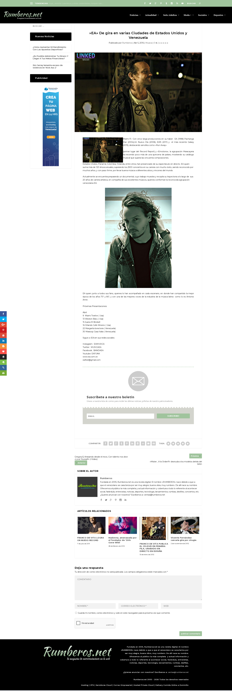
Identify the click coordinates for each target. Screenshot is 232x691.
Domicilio (184, 685)
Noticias (134, 15)
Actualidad (150, 15)
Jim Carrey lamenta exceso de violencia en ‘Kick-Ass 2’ (48, 66)
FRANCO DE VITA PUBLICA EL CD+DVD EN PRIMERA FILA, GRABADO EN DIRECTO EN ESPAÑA (154, 547)
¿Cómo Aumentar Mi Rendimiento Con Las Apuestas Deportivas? (49, 48)
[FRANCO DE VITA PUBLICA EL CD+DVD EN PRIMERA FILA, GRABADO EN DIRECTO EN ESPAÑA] (154, 528)
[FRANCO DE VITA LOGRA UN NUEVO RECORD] (91, 525)
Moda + (187, 15)
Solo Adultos (170, 15)
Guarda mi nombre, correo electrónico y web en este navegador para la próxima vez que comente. (124, 613)
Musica (149, 43)
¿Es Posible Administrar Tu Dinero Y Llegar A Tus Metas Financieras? (50, 57)
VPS (92, 685)
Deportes (218, 15)
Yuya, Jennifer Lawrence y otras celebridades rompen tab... (76, 3)
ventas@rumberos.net (178, 672)
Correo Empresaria (122, 685)
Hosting (84, 685)
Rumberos (127, 43)
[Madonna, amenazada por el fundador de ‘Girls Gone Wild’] (122, 525)
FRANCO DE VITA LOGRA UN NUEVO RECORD (90, 539)
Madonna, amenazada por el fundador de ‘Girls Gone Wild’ (122, 540)
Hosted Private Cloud (144, 685)
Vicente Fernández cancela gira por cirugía (183, 539)
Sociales (202, 15)
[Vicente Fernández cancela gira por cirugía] (185, 525)
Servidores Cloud (104, 685)
